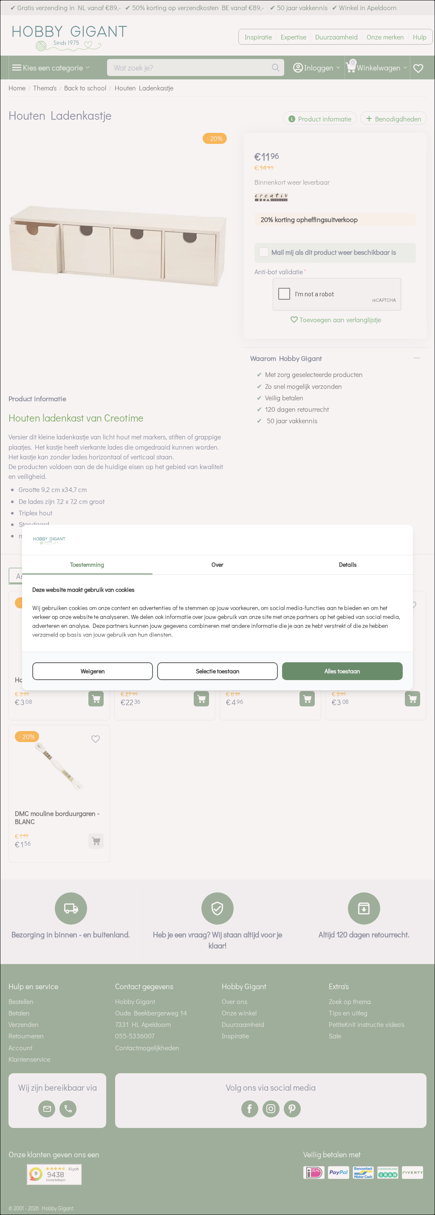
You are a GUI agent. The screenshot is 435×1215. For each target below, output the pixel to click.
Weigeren (93, 671)
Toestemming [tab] (87, 564)
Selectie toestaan (218, 671)
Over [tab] (217, 564)
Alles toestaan (342, 671)
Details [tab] (348, 564)
